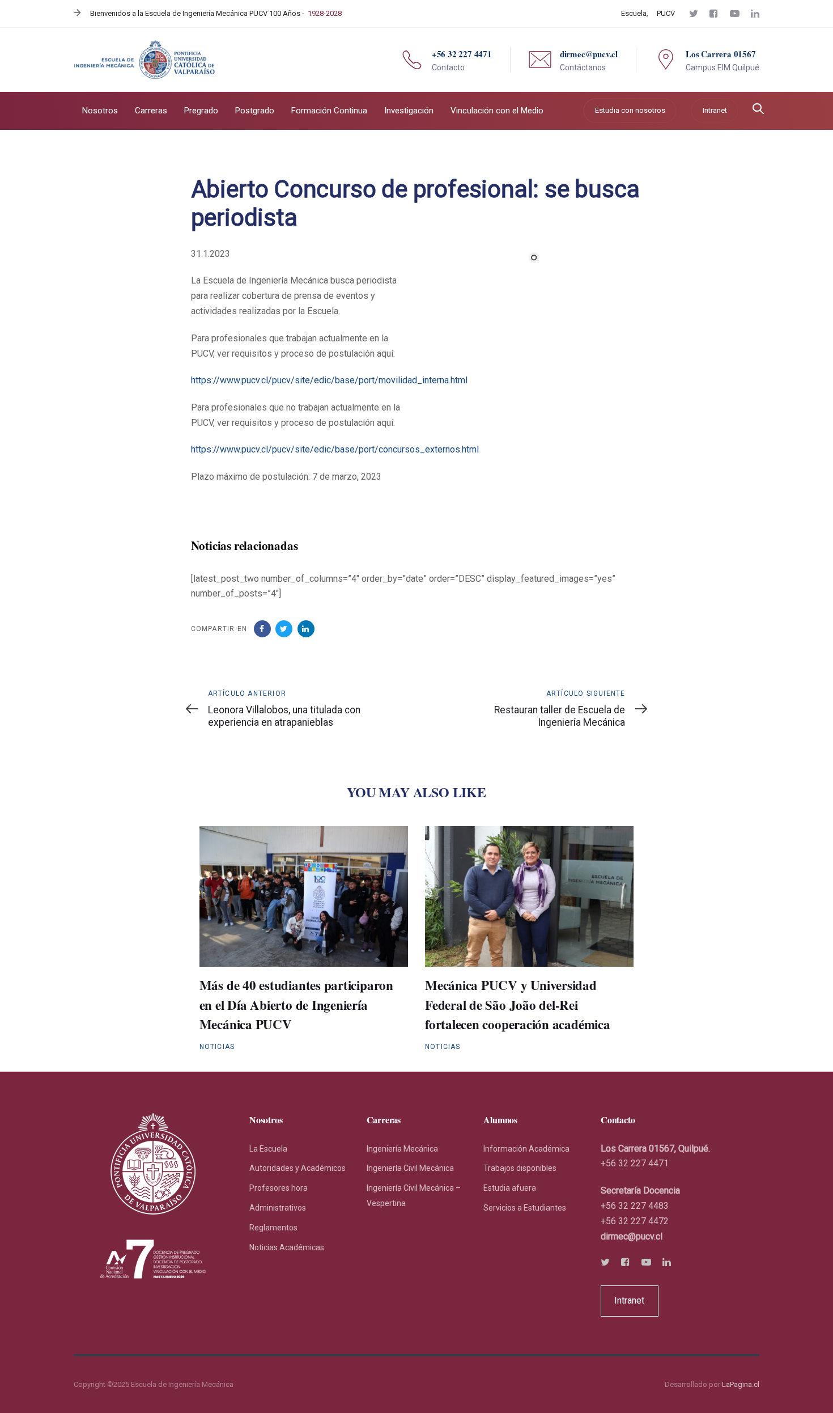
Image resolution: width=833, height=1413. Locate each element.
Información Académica (526, 1148)
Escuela (634, 13)
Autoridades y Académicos (297, 1168)
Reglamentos (273, 1227)
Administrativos (277, 1207)
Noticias (217, 1047)
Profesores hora (278, 1187)
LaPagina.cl (740, 1384)
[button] (758, 109)
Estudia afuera (509, 1187)
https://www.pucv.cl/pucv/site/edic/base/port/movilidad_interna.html (329, 380)
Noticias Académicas (286, 1247)
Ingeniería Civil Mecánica (410, 1168)
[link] (631, 1236)
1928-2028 (325, 13)
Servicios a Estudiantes (524, 1207)
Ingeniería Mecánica (402, 1148)
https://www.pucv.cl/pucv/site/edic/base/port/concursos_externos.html (335, 449)
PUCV (666, 13)
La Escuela (268, 1148)
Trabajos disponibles (519, 1168)
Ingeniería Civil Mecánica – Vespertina (414, 1195)
